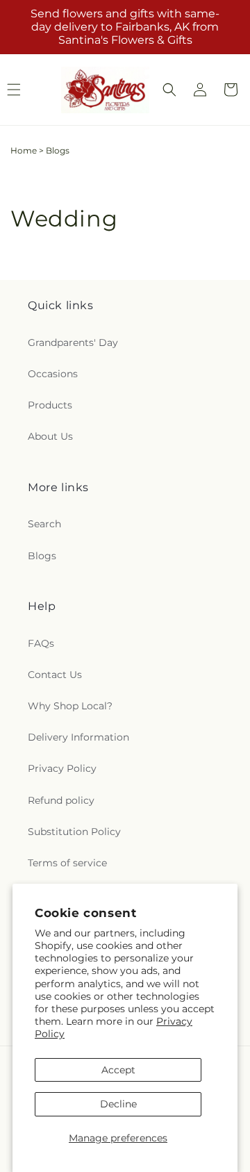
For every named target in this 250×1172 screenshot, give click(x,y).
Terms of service (67, 863)
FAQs (41, 643)
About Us (50, 436)
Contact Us (55, 674)
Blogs (42, 556)
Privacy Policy (62, 768)
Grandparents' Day (73, 342)
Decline (118, 1104)
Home (23, 150)
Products (50, 405)
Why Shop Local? (70, 706)
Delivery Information (78, 737)
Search (44, 524)
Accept (118, 1070)
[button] (169, 89)
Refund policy (61, 800)
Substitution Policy (74, 831)
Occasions (53, 374)
